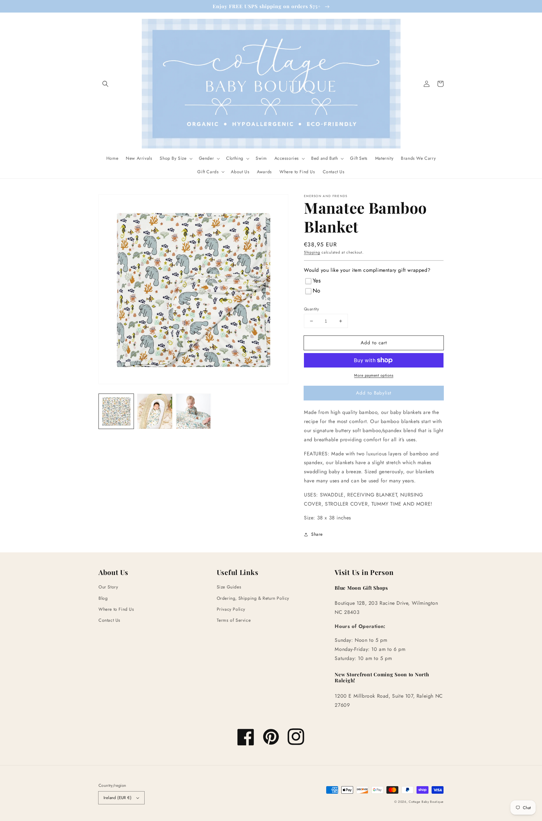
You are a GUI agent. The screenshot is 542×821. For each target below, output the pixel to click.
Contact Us (109, 620)
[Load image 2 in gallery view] (155, 411)
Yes (317, 280)
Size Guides (229, 587)
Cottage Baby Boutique (426, 801)
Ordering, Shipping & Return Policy (253, 598)
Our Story (108, 587)
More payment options (373, 375)
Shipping (312, 252)
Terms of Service (234, 620)
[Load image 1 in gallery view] (116, 411)
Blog (103, 598)
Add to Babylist (373, 392)
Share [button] (317, 534)
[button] (105, 84)
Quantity (311, 309)
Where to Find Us (116, 609)
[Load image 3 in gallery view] (193, 411)
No (317, 291)
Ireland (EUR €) (117, 798)
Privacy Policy (231, 609)
